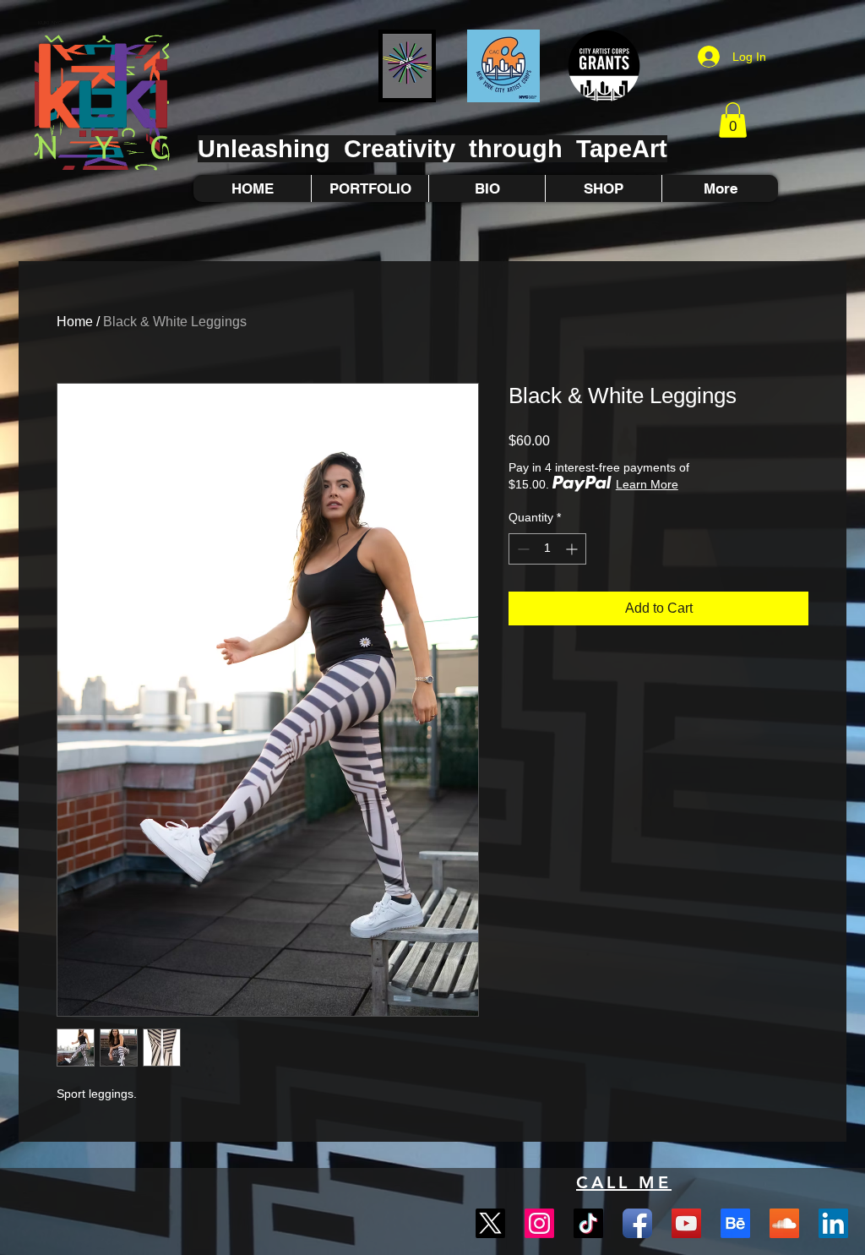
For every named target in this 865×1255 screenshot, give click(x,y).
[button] (733, 120)
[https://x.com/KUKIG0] (490, 1223)
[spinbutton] (547, 549)
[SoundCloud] (784, 1223)
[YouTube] (686, 1223)
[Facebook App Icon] (637, 1223)
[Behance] (735, 1223)
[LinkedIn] (833, 1223)
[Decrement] (521, 549)
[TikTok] (588, 1223)
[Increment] (573, 549)
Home (75, 321)
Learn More (647, 484)
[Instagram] (539, 1223)
